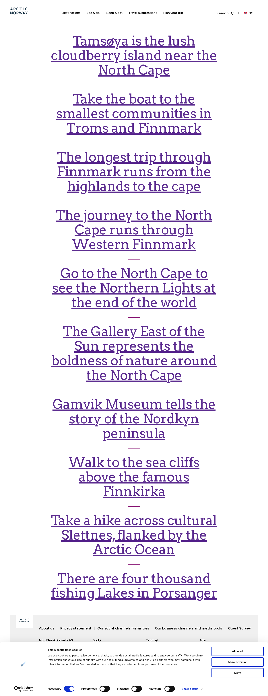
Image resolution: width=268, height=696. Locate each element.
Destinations (71, 13)
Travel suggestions (143, 13)
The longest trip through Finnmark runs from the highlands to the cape (134, 171)
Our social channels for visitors (123, 628)
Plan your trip (173, 13)
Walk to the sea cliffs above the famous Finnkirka (134, 476)
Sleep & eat (114, 13)
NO (250, 13)
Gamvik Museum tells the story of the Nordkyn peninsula (134, 418)
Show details (190, 688)
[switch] (105, 689)
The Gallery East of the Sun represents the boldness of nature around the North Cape (134, 353)
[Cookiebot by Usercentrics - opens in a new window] (24, 689)
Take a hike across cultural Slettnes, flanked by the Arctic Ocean (134, 534)
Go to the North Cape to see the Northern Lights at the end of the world (134, 287)
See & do (93, 13)
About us (46, 628)
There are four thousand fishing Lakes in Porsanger (134, 586)
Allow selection (237, 662)
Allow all (237, 651)
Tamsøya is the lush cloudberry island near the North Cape (134, 55)
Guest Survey (239, 628)
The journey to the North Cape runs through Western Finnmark (134, 229)
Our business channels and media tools (188, 628)
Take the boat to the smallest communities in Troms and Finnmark (134, 113)
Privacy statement (75, 628)
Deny (237, 672)
